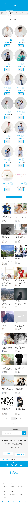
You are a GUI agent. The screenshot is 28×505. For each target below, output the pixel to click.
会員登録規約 (20, 494)
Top (2, 13)
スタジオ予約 (7, 453)
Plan (12, 13)
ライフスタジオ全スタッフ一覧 (14, 196)
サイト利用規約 (12, 494)
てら (18, 241)
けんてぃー (5, 263)
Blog (7, 45)
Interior (16, 13)
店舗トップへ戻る (14, 423)
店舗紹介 (4, 483)
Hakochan (5, 220)
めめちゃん (19, 350)
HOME (4, 479)
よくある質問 (20, 486)
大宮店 (5, 221)
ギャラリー (12, 483)
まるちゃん (5, 392)
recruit (4, 494)
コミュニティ (5, 486)
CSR (18, 491)
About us (7, 13)
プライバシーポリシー (6, 497)
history (11, 491)
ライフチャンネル (21, 479)
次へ (21, 418)
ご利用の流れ (12, 486)
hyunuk (19, 392)
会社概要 (4, 491)
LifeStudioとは (12, 479)
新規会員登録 (19, 454)
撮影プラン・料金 (21, 483)
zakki (18, 220)
